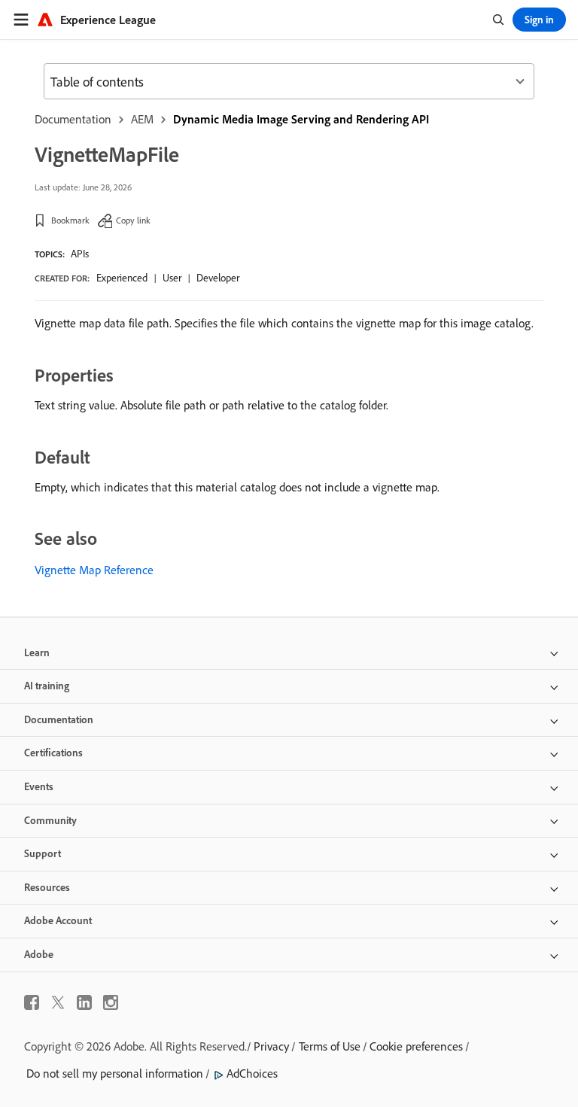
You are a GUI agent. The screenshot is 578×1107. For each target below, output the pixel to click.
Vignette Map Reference (94, 569)
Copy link (133, 220)
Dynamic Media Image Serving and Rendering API (301, 118)
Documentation (73, 118)
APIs (80, 253)
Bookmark (70, 220)
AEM (142, 118)
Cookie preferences (416, 1046)
